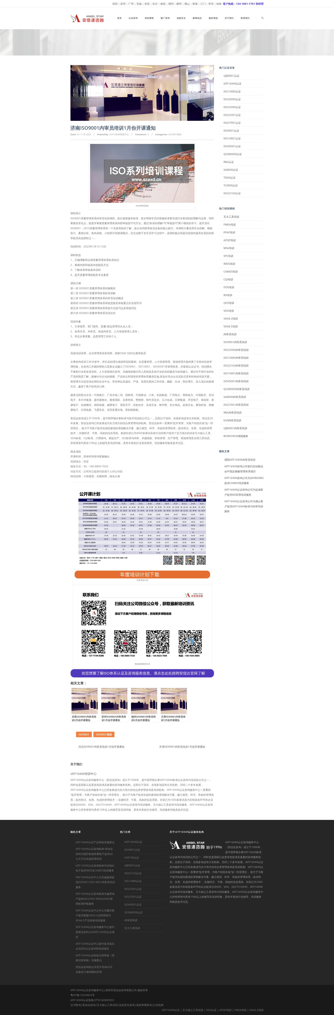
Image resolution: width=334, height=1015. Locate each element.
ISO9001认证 (231, 130)
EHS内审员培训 (232, 420)
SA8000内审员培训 (235, 397)
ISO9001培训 (174, 134)
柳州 (179, 3)
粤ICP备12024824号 (82, 995)
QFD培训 (229, 303)
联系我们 (245, 18)
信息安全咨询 (127, 1005)
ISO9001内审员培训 (235, 342)
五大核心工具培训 (107, 1005)
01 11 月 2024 (84, 134)
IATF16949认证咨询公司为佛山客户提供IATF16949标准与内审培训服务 (243, 506)
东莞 (147, 3)
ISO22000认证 (232, 107)
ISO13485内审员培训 (236, 357)
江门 (203, 3)
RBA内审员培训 (233, 412)
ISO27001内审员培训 (236, 404)
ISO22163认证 (232, 193)
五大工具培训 (231, 216)
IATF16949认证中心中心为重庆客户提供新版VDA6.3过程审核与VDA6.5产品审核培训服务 (95, 915)
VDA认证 (211, 1010)
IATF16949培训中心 (119, 134)
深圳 (115, 3)
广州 (131, 3)
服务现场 (213, 18)
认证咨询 (133, 18)
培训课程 (149, 18)
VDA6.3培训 (231, 318)
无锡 (139, 3)
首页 (119, 18)
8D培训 (228, 295)
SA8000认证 (231, 169)
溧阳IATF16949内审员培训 (239, 459)
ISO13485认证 (232, 91)
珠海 (195, 3)
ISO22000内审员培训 (236, 350)
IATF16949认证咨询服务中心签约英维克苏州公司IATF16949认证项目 (95, 932)
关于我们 (229, 18)
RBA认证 (229, 162)
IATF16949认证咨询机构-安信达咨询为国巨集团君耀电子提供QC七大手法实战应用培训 (94, 853)
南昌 (163, 3)
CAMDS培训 (231, 271)
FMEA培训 (230, 224)
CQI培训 (228, 279)
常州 (211, 3)
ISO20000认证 (232, 99)
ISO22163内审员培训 (236, 365)
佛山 (187, 3)
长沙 (155, 3)
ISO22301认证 (232, 115)
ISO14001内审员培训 (236, 373)
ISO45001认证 (232, 146)
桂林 (219, 3)
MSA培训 (229, 248)
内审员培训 (230, 334)
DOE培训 (229, 287)
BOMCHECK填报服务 (236, 436)
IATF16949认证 (232, 83)
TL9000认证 (231, 185)
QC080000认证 (233, 154)
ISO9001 (84, 734)
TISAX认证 (230, 177)
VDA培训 (229, 310)
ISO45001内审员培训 (236, 381)
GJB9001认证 (231, 75)
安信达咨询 (88, 1005)
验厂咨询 (165, 18)
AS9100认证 (131, 857)
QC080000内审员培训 (237, 389)
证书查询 (75, 1005)
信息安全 (181, 18)
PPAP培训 (229, 232)
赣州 (171, 3)
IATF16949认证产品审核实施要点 (95, 842)
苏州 (123, 3)
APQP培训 (230, 240)
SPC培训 (228, 256)
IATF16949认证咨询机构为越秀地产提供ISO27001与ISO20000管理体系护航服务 (95, 898)
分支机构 (158, 1005)
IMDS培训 (229, 263)
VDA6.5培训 (231, 326)
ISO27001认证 (232, 122)
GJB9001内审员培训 (235, 428)
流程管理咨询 (144, 1005)
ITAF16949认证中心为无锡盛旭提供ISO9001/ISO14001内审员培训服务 (95, 882)
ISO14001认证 (232, 138)
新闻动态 (197, 18)
